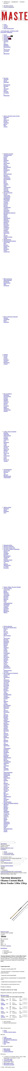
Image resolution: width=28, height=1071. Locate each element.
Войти (2, 859)
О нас (5, 24)
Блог (5, 1043)
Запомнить (5, 870)
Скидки (6, 27)
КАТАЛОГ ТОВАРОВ (6, 32)
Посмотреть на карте (9, 1064)
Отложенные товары (9, 854)
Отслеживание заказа (6, 858)
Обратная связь (7, 1038)
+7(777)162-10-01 (5, 31)
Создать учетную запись (7, 865)
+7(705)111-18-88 (14, 31)
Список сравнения (8, 853)
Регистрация (7, 859)
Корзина (3, 847)
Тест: (2, 943)
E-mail (2, 861)
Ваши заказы (7, 1048)
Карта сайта (7, 1042)
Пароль (2, 862)
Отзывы (6, 25)
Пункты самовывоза (9, 7)
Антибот (3, 867)
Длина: (2, 940)
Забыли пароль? (8, 862)
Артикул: (3, 933)
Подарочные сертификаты (10, 1039)
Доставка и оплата (8, 5)
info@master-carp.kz (8, 1063)
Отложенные (7, 1050)
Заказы (5, 851)
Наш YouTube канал (9, 28)
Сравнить (8, 945)
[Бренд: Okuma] (4, 937)
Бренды (5, 1041)
